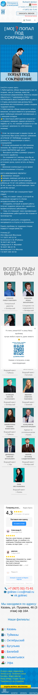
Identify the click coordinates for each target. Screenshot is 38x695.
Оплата (23, 693)
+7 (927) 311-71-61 (30, 10)
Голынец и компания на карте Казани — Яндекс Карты (19, 583)
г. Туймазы (8, 634)
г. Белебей (8, 651)
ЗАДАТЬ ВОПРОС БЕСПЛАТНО (16, 686)
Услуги (22, 679)
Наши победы (6, 679)
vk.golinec (20, 595)
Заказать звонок (26, 13)
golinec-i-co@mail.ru (20, 591)
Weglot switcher (15, 676)
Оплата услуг (6, 674)
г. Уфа (8, 662)
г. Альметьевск (8, 657)
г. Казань (8, 629)
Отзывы (15, 679)
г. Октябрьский (8, 640)
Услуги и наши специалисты (12, 671)
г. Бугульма (8, 646)
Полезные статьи (19, 674)
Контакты (4, 676)
